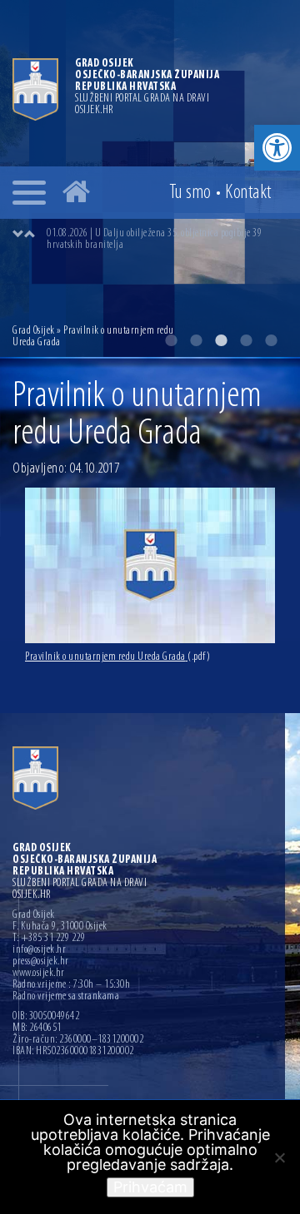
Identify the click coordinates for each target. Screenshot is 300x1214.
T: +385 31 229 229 (48, 938)
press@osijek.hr (40, 962)
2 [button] (196, 340)
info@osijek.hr (39, 950)
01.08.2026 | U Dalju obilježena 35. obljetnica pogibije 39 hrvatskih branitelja (154, 239)
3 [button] (220, 340)
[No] (279, 1157)
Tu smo (190, 193)
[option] (167, 239)
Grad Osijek (34, 331)
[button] (277, 148)
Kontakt (248, 193)
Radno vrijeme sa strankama (65, 997)
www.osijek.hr (38, 973)
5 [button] (270, 340)
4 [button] (246, 340)
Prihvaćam (150, 1187)
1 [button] (170, 340)
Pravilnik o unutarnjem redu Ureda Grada (117, 657)
